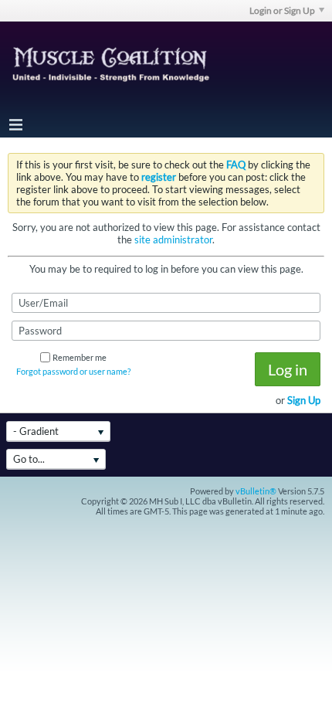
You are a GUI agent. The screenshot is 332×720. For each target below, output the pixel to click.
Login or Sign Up (282, 10)
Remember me (80, 357)
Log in (287, 369)
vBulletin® (255, 491)
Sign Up (303, 400)
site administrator (173, 239)
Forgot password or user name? (73, 371)
